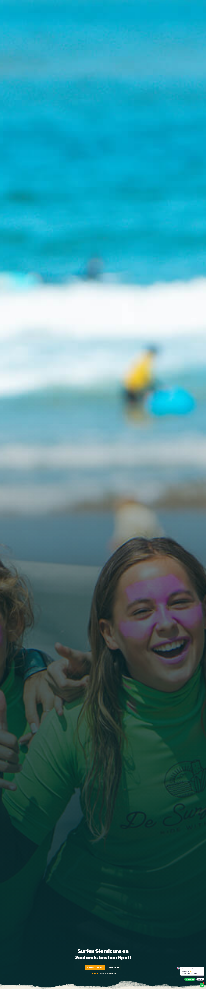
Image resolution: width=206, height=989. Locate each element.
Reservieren (114, 967)
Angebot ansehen (94, 967)
